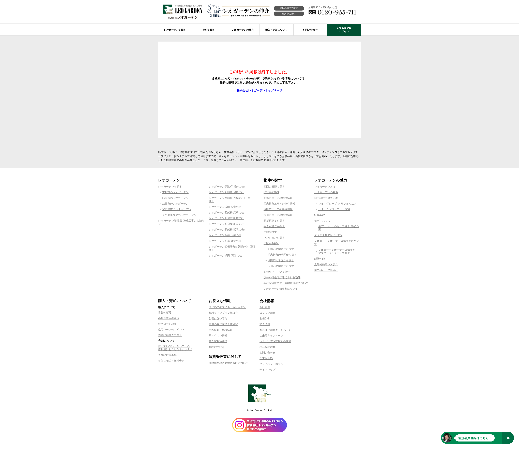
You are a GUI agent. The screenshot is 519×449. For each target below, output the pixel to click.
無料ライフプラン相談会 (223, 312)
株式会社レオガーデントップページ (259, 90)
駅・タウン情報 (218, 335)
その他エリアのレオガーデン (179, 214)
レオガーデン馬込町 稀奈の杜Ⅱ (227, 186)
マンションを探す (274, 237)
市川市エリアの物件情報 (278, 214)
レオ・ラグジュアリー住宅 (334, 209)
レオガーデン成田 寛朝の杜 (225, 255)
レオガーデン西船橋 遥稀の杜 (226, 192)
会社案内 (265, 307)
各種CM (264, 318)
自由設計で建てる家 (326, 197)
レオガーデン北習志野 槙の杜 (226, 218)
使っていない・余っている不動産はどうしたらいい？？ (175, 348)
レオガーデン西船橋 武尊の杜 (226, 212)
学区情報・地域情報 (221, 329)
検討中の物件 (289, 13)
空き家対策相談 (218, 341)
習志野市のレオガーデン (176, 209)
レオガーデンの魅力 (326, 192)
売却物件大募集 (167, 355)
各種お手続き (217, 346)
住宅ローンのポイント (171, 329)
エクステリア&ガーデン (328, 235)
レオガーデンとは (324, 186)
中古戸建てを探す (274, 226)
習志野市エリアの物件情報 (279, 203)
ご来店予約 (266, 358)
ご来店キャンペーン (271, 335)
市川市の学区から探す (281, 266)
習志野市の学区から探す (282, 254)
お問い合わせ (267, 352)
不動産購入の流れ (168, 318)
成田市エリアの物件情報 (278, 209)
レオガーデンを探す (170, 186)
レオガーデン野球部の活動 (275, 341)
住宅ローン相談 (167, 323)
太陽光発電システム (326, 264)
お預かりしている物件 (277, 271)
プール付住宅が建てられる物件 (282, 277)
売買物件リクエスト (170, 335)
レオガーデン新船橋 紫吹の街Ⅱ (227, 229)
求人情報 (265, 324)
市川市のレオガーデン (175, 192)
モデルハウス (322, 220)
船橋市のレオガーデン (175, 197)
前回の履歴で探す (289, 8)
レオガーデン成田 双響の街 (225, 206)
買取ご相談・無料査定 (171, 360)
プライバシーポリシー (273, 363)
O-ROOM (319, 214)
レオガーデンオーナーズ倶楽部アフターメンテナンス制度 (336, 251)
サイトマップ (267, 369)
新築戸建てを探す (274, 220)
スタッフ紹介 (267, 312)
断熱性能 (319, 258)
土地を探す (270, 232)
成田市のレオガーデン (175, 203)
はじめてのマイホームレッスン (227, 307)
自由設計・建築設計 (326, 270)
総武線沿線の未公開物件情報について (286, 283)
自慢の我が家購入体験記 (223, 324)
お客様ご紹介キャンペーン (275, 329)
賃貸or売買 (164, 312)
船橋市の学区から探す (281, 249)
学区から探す (271, 243)
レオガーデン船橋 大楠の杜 (225, 235)
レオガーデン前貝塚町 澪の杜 (226, 223)
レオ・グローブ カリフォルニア (337, 203)
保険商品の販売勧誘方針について (228, 362)
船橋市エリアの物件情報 (278, 197)
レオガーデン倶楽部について (281, 288)
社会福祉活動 (267, 346)
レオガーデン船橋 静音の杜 (225, 240)
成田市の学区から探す (281, 260)
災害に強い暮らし (219, 318)
